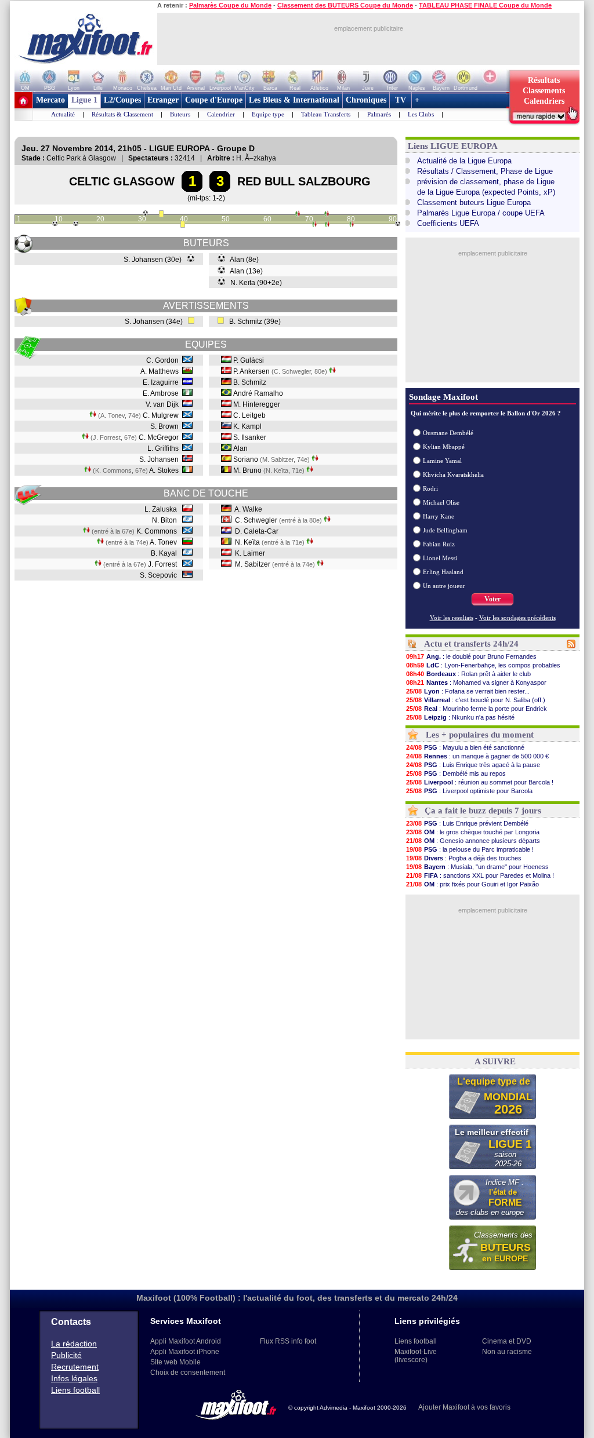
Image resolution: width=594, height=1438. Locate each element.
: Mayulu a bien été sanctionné (465, 747)
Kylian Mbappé (444, 446)
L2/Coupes (122, 100)
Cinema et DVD (506, 1341)
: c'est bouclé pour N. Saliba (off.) (475, 699)
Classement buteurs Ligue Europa (474, 202)
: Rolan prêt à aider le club (468, 673)
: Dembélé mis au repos (456, 773)
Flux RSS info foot (288, 1341)
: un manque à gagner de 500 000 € (477, 756)
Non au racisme (507, 1352)
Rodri (430, 488)
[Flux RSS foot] (571, 646)
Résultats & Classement (122, 114)
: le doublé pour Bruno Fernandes (471, 656)
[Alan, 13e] (75, 224)
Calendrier (221, 114)
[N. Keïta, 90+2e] (397, 224)
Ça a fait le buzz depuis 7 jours (483, 810)
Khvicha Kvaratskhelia (453, 474)
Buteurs (180, 114)
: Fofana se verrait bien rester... (468, 691)
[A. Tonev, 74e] (326, 215)
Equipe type (268, 114)
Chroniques (366, 100)
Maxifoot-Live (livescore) (415, 1356)
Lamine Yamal (442, 460)
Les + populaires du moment (480, 734)
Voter (492, 599)
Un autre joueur (444, 585)
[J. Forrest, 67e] (297, 215)
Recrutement (75, 1366)
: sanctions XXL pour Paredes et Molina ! (480, 875)
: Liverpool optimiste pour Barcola (469, 790)
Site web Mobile (175, 1362)
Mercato (50, 100)
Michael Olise (441, 502)
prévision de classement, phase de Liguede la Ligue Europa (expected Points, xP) (486, 186)
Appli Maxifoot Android (185, 1341)
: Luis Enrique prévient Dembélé (467, 823)
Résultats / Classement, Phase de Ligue (485, 171)
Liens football (75, 1390)
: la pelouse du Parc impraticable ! (470, 849)
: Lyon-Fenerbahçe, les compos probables (483, 665)
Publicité (66, 1355)
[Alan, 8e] (54, 224)
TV (400, 100)
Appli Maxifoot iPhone (184, 1352)
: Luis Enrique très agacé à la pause (473, 764)
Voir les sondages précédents (517, 617)
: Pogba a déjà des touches (463, 858)
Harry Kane (438, 516)
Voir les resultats (451, 617)
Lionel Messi (440, 557)
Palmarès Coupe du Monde (230, 5)
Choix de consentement (187, 1372)
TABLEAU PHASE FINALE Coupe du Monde (485, 5)
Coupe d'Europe (213, 100)
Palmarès (379, 114)
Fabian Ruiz (439, 544)
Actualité (63, 114)
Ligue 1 (84, 100)
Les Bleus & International (294, 100)
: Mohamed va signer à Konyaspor (476, 682)
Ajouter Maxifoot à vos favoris (464, 1407)
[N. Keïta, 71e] (314, 225)
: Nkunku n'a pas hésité (460, 717)
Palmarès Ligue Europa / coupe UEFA (481, 213)
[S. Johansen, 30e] (145, 213)
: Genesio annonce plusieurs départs (473, 840)
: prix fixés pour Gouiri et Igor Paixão (472, 884)
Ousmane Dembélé (448, 432)
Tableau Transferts (325, 114)
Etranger (163, 100)
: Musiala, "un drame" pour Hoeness (477, 866)
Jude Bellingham (445, 530)
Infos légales (74, 1378)
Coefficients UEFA (448, 223)
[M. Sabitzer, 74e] (327, 225)
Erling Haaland (443, 571)
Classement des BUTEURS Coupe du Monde (345, 5)
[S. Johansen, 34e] (161, 215)
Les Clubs (421, 114)
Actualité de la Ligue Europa (464, 160)
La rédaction (74, 1343)
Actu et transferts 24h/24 (471, 643)
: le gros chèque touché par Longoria (472, 832)
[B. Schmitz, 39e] (182, 225)
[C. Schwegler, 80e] (351, 225)
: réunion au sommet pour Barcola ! (479, 782)
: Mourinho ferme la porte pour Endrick (476, 708)
